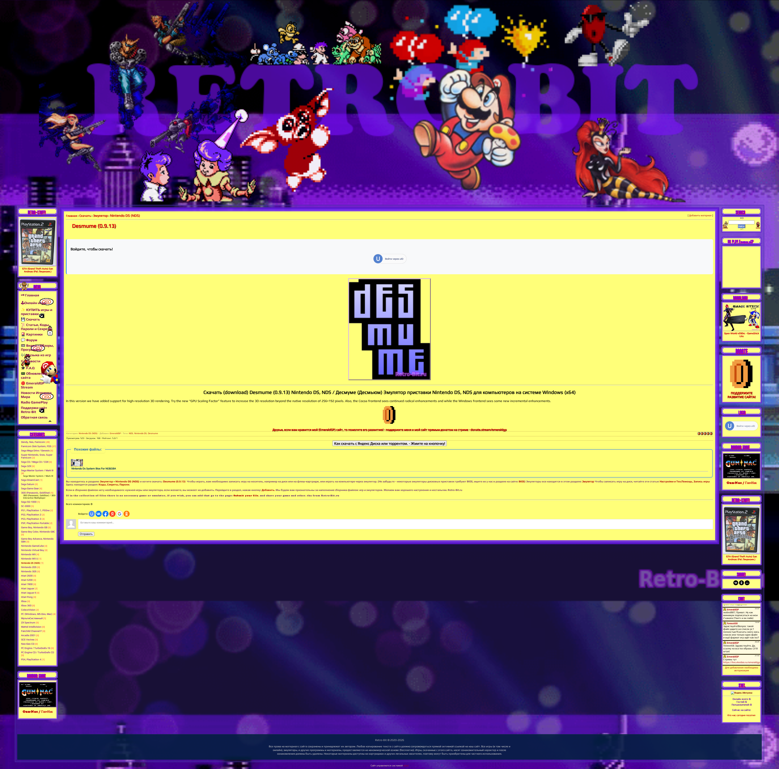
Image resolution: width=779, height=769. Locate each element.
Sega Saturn (27, 484)
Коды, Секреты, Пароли (114, 484)
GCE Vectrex (27, 639)
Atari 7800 (27, 584)
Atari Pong (27, 597)
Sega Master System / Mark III (37, 470)
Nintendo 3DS (29, 571)
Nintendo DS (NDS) (30, 563)
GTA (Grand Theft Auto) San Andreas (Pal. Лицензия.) (37, 270)
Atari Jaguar (27, 588)
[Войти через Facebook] (105, 514)
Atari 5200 (27, 580)
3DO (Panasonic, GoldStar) (35, 492)
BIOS (522, 481)
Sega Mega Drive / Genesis (35, 450)
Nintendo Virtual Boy (32, 550)
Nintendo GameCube (32, 545)
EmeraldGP (115, 433)
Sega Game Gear (30, 488)
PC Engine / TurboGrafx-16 (35, 648)
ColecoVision (28, 609)
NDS (131, 433)
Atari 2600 (27, 575)
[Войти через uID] (92, 514)
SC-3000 (25, 506)
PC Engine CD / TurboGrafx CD (37, 652)
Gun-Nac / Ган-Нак (38, 711)
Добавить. (268, 490)
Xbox (24, 601)
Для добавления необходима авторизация (741, 669)
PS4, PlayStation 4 (31, 659)
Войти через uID (394, 258)
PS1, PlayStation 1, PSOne (35, 510)
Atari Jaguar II (28, 592)
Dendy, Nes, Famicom (33, 442)
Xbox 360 (26, 605)
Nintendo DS (140, 433)
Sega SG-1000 (29, 501)
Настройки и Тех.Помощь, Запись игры (685, 481)
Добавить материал (700, 215)
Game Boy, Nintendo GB (34, 527)
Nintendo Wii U (29, 558)
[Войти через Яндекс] (112, 514)
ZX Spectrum (28, 622)
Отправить (86, 534)
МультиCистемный (32, 618)
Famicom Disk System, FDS (36, 446)
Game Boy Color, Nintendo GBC (38, 531)
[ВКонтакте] (735, 582)
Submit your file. (246, 495)
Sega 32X (26, 466)
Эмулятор (106, 481)
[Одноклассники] (741, 582)
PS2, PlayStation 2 (31, 514)
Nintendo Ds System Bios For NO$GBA (93, 468)
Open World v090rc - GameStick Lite (741, 335)
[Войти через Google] (119, 514)
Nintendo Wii (28, 554)
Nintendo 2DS (29, 567)
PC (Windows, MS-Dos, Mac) (36, 614)
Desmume (153, 433)
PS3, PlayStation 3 (31, 518)
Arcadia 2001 (28, 635)
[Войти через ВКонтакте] (99, 514)
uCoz (406, 765)
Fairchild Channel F (31, 631)
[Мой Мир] (747, 582)
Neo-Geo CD (27, 643)
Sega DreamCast (30, 480)
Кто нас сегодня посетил (741, 715)
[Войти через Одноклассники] (127, 514)
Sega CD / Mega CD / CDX (34, 461)
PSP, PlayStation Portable (35, 523)
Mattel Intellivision (31, 626)
